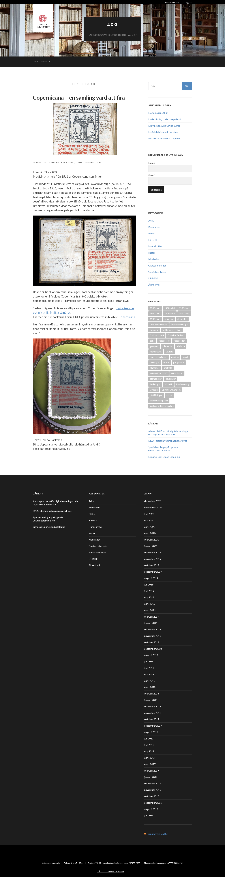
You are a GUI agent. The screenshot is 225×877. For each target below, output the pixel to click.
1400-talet (170, 308)
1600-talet (155, 313)
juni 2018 (149, 667)
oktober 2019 (151, 565)
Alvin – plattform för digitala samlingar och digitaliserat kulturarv (168, 433)
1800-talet (184, 313)
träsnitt (168, 384)
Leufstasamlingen (158, 357)
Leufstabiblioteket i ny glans (163, 131)
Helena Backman (62, 162)
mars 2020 (150, 533)
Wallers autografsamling (162, 406)
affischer (169, 319)
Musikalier (154, 259)
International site (172, 2)
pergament (178, 362)
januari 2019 (150, 622)
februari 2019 (151, 616)
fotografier (179, 340)
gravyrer (154, 346)
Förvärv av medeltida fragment (164, 138)
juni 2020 (149, 513)
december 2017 (152, 706)
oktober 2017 (151, 719)
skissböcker (177, 373)
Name (151, 162)
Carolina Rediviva (176, 335)
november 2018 (152, 635)
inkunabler (168, 346)
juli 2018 (148, 661)
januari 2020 (150, 545)
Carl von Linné (157, 335)
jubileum (181, 346)
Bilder (151, 233)
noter (166, 362)
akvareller (182, 319)
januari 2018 (150, 699)
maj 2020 (149, 520)
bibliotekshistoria (158, 324)
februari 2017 (151, 770)
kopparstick (155, 351)
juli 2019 (148, 584)
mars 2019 (150, 610)
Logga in (188, 2)
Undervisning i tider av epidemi (164, 119)
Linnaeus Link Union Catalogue (164, 456)
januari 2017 (150, 777)
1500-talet (184, 308)
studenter (171, 378)
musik (185, 357)
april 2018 (149, 680)
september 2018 (153, 648)
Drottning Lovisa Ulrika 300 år (164, 125)
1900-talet (155, 319)
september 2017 (153, 725)
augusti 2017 (151, 732)
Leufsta (169, 351)
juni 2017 (149, 744)
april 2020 (149, 526)
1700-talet (170, 313)
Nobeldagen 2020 (157, 112)
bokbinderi (168, 330)
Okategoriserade (157, 265)
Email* (151, 175)
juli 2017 (148, 738)
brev (179, 330)
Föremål (152, 239)
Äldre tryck (154, 284)
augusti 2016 (151, 809)
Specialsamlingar (157, 271)
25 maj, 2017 (40, 162)
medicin (175, 357)
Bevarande (154, 227)
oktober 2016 (151, 796)
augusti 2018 (151, 654)
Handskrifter (155, 246)
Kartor (151, 252)
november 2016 (152, 789)
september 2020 (153, 507)
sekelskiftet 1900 (158, 373)
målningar (154, 362)
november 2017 (152, 712)
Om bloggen (40, 61)
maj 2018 (149, 674)
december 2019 (152, 552)
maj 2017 (149, 751)
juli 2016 (148, 815)
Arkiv (151, 220)
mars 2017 (150, 764)
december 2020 (152, 501)
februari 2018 (151, 693)
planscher (154, 368)
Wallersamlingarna (159, 400)
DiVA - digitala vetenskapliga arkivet (167, 440)
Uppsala (154, 389)
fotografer (164, 340)
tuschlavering (182, 384)
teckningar (155, 384)
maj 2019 (149, 597)
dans (152, 340)
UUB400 (153, 278)
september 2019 (153, 571)
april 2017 (149, 757)
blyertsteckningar (179, 324)
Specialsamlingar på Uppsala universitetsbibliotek (163, 449)
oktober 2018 (151, 642)
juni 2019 (149, 590)
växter (169, 395)
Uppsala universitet (171, 389)
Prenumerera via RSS (157, 833)
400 (112, 24)
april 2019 (149, 603)
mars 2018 (150, 687)
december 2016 (152, 783)
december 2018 (152, 629)
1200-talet (155, 308)
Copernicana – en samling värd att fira (79, 97)
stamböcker (156, 378)
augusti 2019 (151, 578)
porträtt (168, 368)
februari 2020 (151, 539)
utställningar (156, 395)
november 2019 (152, 558)
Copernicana (127, 317)
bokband (154, 330)
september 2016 (153, 802)
